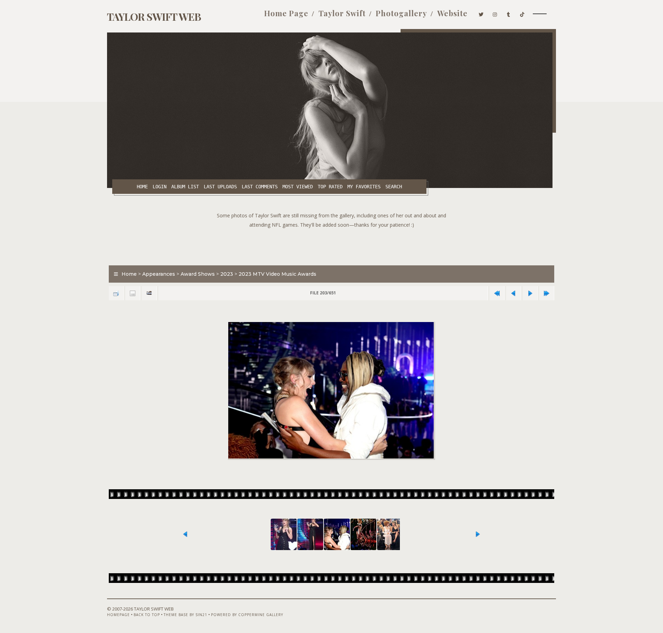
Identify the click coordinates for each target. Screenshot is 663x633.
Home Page (286, 13)
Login (159, 186)
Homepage (118, 614)
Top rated (330, 186)
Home (142, 186)
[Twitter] (481, 13)
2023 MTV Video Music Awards (277, 274)
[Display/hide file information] (132, 293)
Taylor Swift (342, 13)
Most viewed (297, 186)
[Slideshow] (149, 293)
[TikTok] (522, 13)
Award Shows (198, 274)
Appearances (158, 274)
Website (452, 13)
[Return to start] (496, 293)
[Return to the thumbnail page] (116, 293)
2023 (226, 274)
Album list (185, 186)
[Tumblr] (509, 13)
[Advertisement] (331, 245)
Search (393, 186)
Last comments (260, 186)
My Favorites (364, 186)
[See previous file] (513, 293)
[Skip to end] (546, 293)
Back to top (147, 614)
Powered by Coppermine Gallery (247, 614)
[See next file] (530, 293)
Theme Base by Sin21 (185, 614)
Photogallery (401, 13)
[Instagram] (495, 13)
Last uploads (220, 186)
